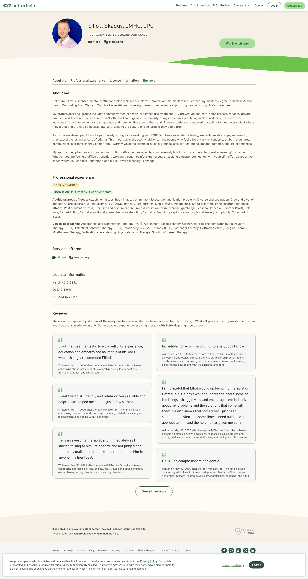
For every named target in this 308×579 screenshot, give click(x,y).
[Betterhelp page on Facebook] (223, 553)
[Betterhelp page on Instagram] (230, 553)
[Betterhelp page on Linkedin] (252, 553)
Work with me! (237, 43)
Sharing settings (233, 565)
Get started (294, 6)
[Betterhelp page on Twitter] (244, 553)
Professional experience (88, 81)
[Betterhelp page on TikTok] (237, 553)
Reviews (149, 81)
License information (124, 81)
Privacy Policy (148, 561)
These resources (62, 533)
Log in (274, 6)
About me (59, 81)
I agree (256, 565)
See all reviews (154, 491)
